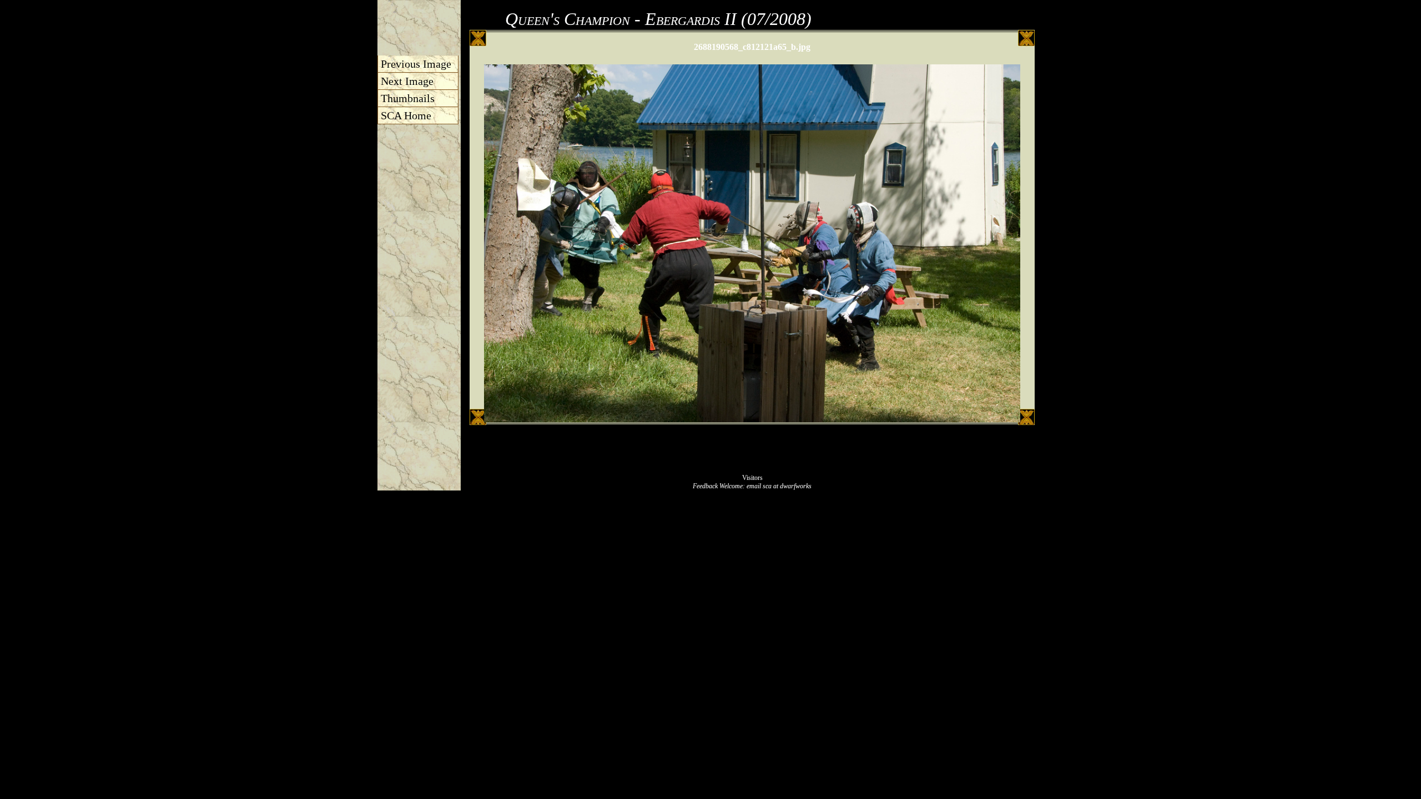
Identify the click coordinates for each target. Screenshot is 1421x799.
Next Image (407, 81)
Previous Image (416, 64)
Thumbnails (408, 98)
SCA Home (406, 115)
